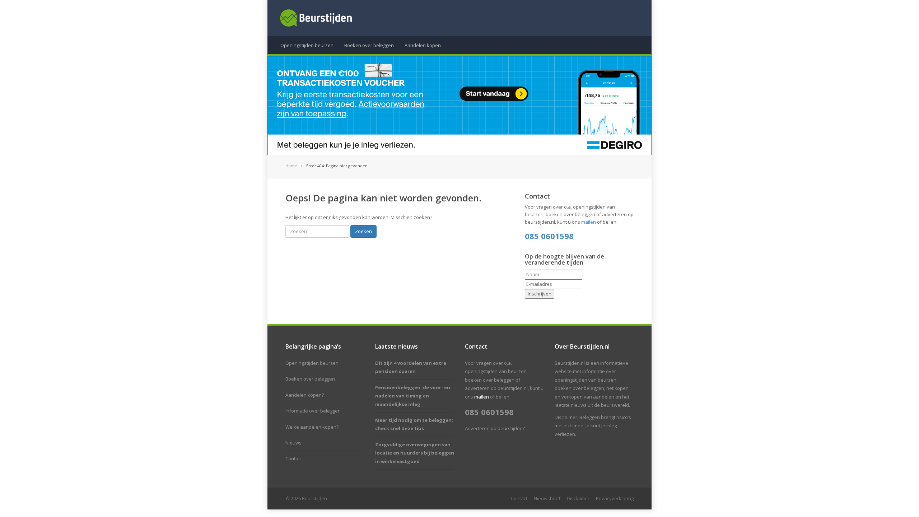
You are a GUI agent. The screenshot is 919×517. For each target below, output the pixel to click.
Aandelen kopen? (304, 395)
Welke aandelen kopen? (312, 427)
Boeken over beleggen (369, 45)
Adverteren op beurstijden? (495, 428)
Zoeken (363, 231)
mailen (588, 222)
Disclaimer (578, 498)
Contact (293, 458)
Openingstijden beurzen (306, 45)
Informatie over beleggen (313, 410)
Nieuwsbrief (547, 498)
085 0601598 (549, 235)
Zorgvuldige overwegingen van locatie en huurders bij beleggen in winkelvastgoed (414, 453)
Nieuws (293, 442)
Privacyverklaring (615, 498)
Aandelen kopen (423, 45)
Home (291, 165)
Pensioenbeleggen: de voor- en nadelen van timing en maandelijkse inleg (412, 395)
